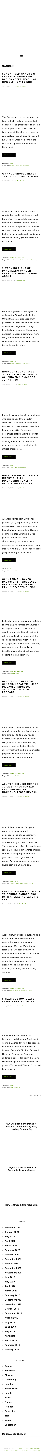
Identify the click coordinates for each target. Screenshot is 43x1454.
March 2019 (11, 1340)
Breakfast (10, 1370)
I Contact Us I (20, 1448)
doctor (21, 571)
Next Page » (35, 1095)
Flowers (9, 1375)
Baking (8, 1366)
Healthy (12, 258)
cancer (17, 165)
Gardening (10, 1379)
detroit (17, 571)
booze (25, 990)
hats (24, 165)
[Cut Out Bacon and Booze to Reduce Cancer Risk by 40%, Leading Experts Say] (21, 1110)
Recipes (9, 1406)
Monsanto (18, 467)
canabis (12, 673)
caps (21, 165)
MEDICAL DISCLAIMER (14, 1433)
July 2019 (10, 1322)
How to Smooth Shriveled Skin (21, 1204)
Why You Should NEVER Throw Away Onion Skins (20, 175)
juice (21, 883)
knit (27, 165)
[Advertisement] (21, 30)
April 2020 (10, 1286)
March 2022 (11, 1245)
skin (38, 260)
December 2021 (13, 1259)
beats (11, 1087)
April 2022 (10, 1240)
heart (26, 260)
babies (12, 165)
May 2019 (10, 1331)
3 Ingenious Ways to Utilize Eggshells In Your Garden (21, 1169)
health (22, 260)
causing (17, 883)
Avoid (16, 990)
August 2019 (11, 1317)
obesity (30, 260)
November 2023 (13, 1227)
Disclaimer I (31, 1448)
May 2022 (10, 1236)
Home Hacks (11, 1388)
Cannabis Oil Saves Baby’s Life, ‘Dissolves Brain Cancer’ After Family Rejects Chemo (19, 583)
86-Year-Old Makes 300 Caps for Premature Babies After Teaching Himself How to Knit (19, 77)
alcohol (12, 990)
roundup (23, 467)
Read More (9, 155)
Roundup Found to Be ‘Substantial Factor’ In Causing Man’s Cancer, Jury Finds (20, 375)
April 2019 (10, 1335)
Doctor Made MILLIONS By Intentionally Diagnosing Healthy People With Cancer (21, 479)
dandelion (18, 776)
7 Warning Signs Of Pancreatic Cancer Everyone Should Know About (19, 272)
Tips (23, 258)
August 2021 (11, 1263)
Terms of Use (26, 1450)
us (19, 1087)
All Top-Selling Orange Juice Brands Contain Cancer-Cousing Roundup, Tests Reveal (20, 788)
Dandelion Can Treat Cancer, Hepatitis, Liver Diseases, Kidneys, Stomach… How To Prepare (20, 687)
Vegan (8, 1420)
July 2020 (10, 1277)
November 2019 (13, 1304)
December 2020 (13, 1268)
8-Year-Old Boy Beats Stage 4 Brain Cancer (18, 1000)
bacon (21, 990)
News (11, 163)
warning (28, 363)
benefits (12, 260)
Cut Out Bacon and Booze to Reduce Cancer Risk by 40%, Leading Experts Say (21, 895)
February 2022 (12, 1250)
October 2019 (12, 1308)
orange (26, 883)
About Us (36, 1450)
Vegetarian (10, 1424)
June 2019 (10, 1326)
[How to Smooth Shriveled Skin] (21, 1192)
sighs (23, 363)
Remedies (18, 258)
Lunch (8, 1393)
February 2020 (12, 1295)
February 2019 (12, 1344)
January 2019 (12, 1349)
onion (34, 260)
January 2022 (12, 1254)
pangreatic (18, 363)
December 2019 (13, 1299)
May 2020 (10, 1281)
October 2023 (12, 1231)
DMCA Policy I (15, 1450)
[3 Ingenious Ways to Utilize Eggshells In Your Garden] (21, 1153)
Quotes (9, 1402)
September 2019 (13, 1313)
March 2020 (11, 1290)
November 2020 (13, 1272)
